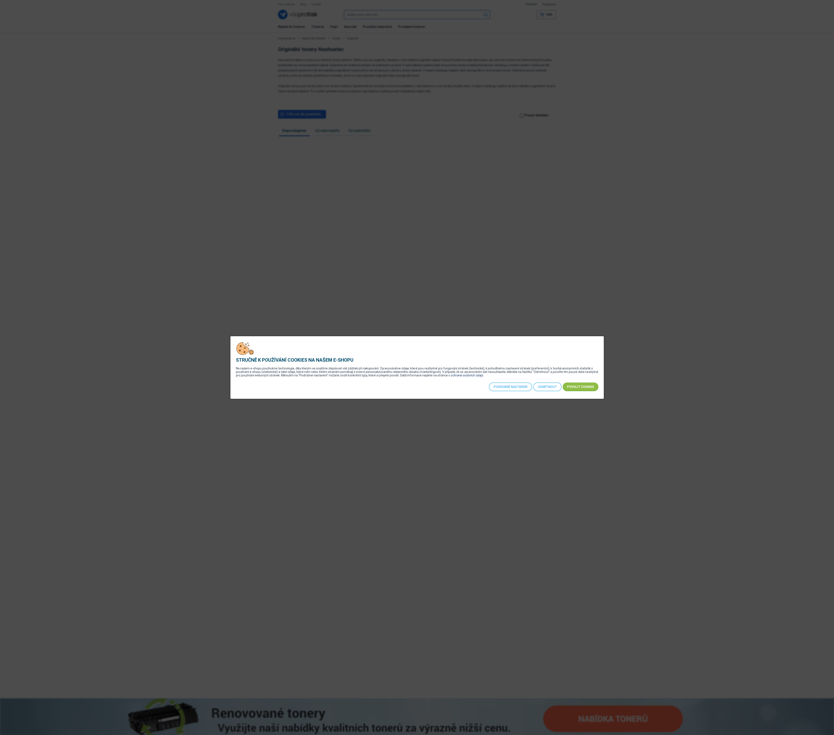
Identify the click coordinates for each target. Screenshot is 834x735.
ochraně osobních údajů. (467, 375)
